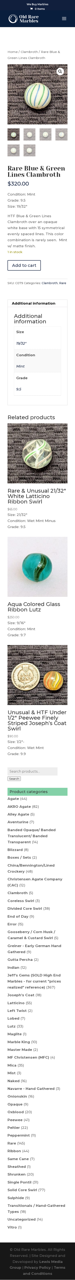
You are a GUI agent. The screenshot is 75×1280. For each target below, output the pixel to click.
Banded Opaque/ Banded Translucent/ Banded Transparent (32, 836)
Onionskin (17, 1096)
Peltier (14, 1128)
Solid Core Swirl (22, 1190)
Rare (62, 283)
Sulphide (16, 1198)
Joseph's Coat (21, 995)
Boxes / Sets (19, 857)
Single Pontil (19, 1182)
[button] (60, 71)
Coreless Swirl (21, 901)
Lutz (12, 1026)
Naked (14, 1081)
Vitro (12, 1227)
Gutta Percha (20, 959)
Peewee (15, 1120)
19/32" (21, 343)
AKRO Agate (19, 806)
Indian (13, 967)
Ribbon (14, 1151)
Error (12, 924)
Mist (12, 1073)
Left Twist (17, 1011)
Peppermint (19, 1135)
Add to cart (24, 265)
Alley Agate (18, 814)
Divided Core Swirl (25, 908)
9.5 (18, 389)
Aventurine (18, 822)
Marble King (19, 1042)
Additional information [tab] (33, 303)
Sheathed (17, 1167)
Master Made (20, 1050)
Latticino (16, 1003)
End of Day (18, 916)
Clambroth (29, 52)
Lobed (13, 1018)
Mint (20, 366)
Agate (13, 799)
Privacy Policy (37, 1267)
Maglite (15, 1034)
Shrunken (17, 1174)
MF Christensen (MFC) (28, 1057)
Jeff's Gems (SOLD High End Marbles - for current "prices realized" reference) (34, 981)
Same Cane (18, 1159)
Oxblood (16, 1112)
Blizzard (15, 850)
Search (14, 778)
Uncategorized (22, 1219)
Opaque (15, 1104)
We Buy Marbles (37, 4)
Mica (12, 1065)
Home (13, 52)
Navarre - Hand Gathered (31, 1089)
